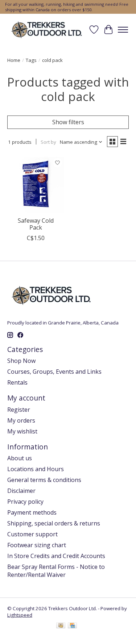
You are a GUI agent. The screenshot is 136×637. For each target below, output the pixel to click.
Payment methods (32, 512)
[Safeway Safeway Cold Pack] (35, 184)
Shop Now (21, 361)
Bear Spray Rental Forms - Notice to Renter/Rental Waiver (56, 571)
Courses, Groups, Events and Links (54, 372)
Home (13, 60)
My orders (21, 420)
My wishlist (22, 431)
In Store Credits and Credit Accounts (56, 556)
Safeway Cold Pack (36, 224)
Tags (31, 60)
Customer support (32, 534)
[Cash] (60, 626)
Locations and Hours (35, 469)
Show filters (68, 122)
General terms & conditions (44, 480)
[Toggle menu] (123, 29)
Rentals (17, 382)
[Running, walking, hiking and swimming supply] (47, 29)
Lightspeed (19, 615)
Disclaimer (21, 491)
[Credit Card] (72, 626)
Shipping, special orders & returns (53, 523)
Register (18, 410)
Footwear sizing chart (36, 545)
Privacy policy (25, 502)
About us (19, 458)
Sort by (48, 142)
